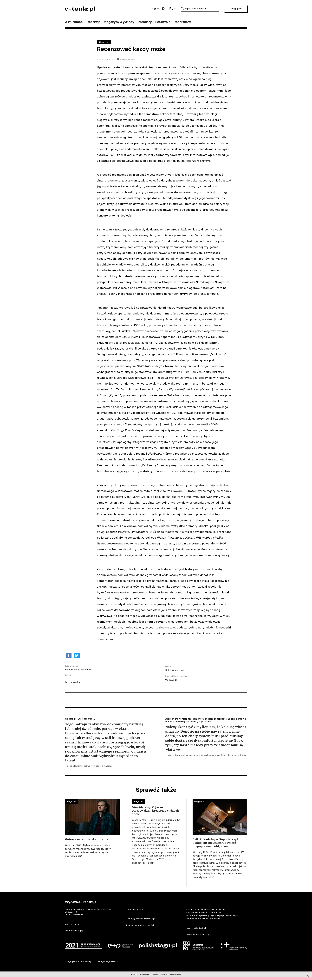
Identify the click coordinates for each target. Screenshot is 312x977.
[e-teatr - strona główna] (80, 10)
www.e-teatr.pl (72, 924)
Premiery (145, 22)
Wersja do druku (128, 59)
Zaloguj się (235, 8)
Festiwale (162, 22)
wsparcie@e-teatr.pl (196, 928)
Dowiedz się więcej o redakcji (140, 925)
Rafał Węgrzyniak (174, 670)
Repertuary (182, 22)
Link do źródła (72, 682)
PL (171, 8)
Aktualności (74, 22)
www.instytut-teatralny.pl (198, 934)
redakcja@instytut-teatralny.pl (140, 918)
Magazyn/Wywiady (119, 22)
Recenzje (93, 22)
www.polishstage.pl (74, 930)
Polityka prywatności (108, 961)
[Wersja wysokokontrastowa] (163, 8)
